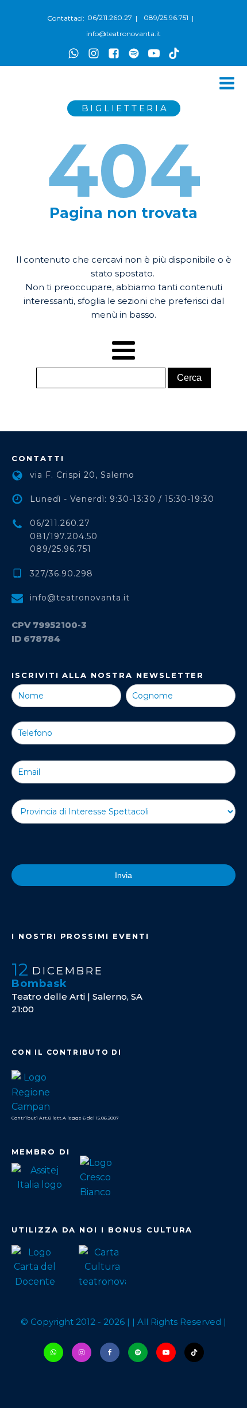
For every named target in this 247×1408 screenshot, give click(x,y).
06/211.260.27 (109, 17)
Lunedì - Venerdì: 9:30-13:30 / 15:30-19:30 (122, 499)
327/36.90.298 (61, 573)
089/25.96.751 (166, 17)
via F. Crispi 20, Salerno (82, 475)
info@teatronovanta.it (123, 33)
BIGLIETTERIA (125, 108)
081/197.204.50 (64, 536)
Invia (123, 875)
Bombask (39, 983)
